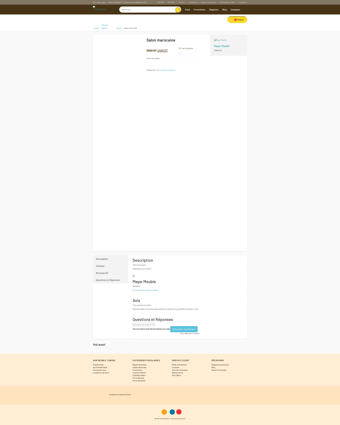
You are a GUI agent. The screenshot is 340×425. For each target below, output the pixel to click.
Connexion (193, 2)
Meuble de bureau (139, 365)
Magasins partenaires (220, 365)
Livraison (175, 367)
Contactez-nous (99, 370)
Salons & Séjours (168, 70)
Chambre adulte (139, 375)
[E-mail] (180, 53)
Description (102, 258)
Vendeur (100, 265)
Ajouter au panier (197, 41)
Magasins (213, 9)
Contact (171, 2)
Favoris (181, 2)
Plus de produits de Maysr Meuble (145, 290)
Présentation (98, 365)
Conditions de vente (101, 373)
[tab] (111, 258)
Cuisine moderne (139, 373)
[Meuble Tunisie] (99, 9)
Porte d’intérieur (139, 380)
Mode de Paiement (179, 365)
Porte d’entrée (138, 378)
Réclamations (177, 373)
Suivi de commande (180, 370)
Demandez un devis (227, 2)
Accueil (161, 2)
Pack (187, 9)
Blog (224, 9)
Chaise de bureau (139, 367)
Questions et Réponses (108, 279)
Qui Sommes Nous (100, 367)
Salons (118, 28)
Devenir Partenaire (208, 2)
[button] (174, 48)
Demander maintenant (184, 329)
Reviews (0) (102, 272)
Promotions (199, 9)
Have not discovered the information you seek (151, 329)
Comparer (243, 2)
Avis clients (176, 375)
